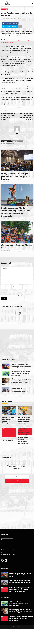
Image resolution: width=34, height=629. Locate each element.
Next (7, 253)
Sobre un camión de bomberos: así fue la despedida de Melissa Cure (20, 389)
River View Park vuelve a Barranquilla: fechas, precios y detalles (24, 441)
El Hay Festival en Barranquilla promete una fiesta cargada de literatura (15, 176)
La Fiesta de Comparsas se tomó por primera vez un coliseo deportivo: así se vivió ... (20, 589)
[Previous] (3, 395)
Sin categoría (5, 9)
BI (1, 18)
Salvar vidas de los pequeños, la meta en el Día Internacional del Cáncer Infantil (20, 611)
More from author (18, 141)
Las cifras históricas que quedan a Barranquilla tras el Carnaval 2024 (21, 366)
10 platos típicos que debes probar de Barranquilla (24, 419)
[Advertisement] (17, 336)
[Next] (6, 395)
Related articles (6, 141)
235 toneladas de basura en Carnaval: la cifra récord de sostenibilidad (20, 373)
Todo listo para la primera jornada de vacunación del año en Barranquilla (21, 618)
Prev (3, 253)
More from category (7, 143)
